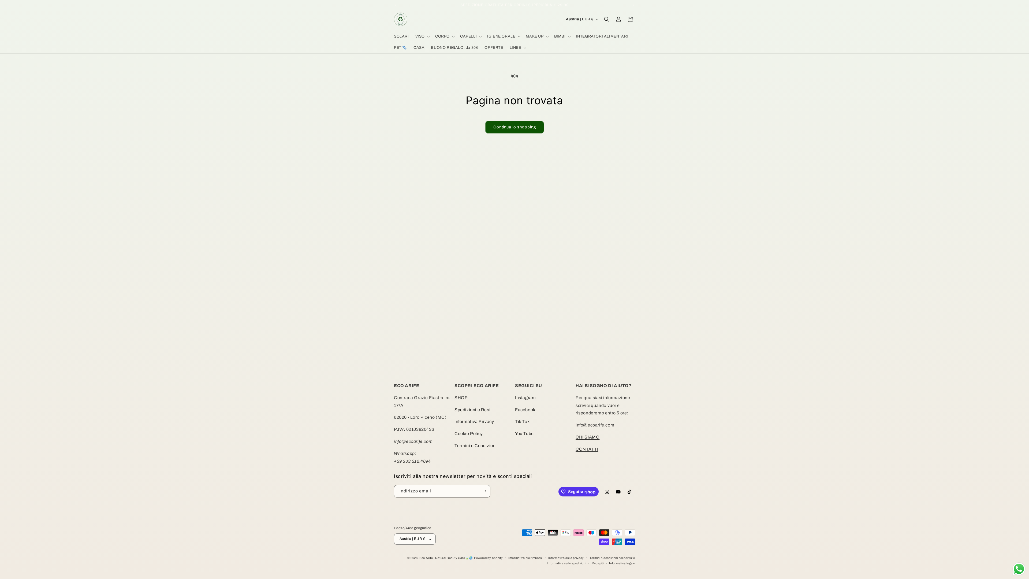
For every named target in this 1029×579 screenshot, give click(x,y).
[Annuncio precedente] (396, 5)
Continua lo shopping (514, 127)
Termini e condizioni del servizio (612, 557)
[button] (422, 36)
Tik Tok (522, 421)
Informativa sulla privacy (566, 557)
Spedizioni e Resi (472, 409)
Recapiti (598, 563)
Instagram (525, 397)
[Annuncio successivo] (633, 5)
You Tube (524, 433)
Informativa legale (622, 563)
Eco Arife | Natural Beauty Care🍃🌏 (446, 557)
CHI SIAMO (587, 437)
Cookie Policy (468, 433)
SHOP (461, 397)
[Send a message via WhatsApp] (1019, 569)
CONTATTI (587, 449)
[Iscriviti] (484, 491)
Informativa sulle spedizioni (566, 563)
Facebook (525, 409)
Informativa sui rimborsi (525, 557)
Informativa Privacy (474, 421)
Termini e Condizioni (475, 445)
